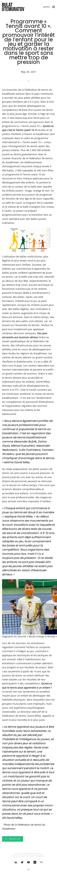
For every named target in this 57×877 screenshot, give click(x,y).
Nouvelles (14, 839)
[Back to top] (28, 869)
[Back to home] (13, 7)
